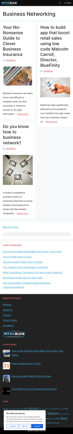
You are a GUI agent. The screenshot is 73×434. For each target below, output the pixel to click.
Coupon (50, 408)
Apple (10, 408)
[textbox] (36, 234)
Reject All (25, 426)
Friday (67, 413)
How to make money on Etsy (17, 256)
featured (52, 413)
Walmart (50, 423)
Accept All (37, 426)
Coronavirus (45, 408)
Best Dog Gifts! (10, 227)
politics (57, 418)
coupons (55, 408)
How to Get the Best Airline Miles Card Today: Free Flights (32, 251)
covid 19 (61, 408)
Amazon (5, 409)
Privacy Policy (10, 320)
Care (40, 408)
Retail (64, 418)
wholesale (56, 423)
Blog (26, 409)
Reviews (7, 304)
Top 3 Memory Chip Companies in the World (25, 267)
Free (64, 413)
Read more (22, 114)
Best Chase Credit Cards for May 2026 (22, 277)
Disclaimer (8, 325)
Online (52, 418)
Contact (7, 315)
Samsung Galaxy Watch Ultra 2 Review (22, 262)
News (47, 418)
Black (22, 408)
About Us (7, 310)
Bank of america (16, 408)
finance (61, 413)
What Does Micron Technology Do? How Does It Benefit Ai (32, 272)
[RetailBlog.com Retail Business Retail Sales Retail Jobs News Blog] (9, 3)
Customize (12, 426)
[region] (25, 420)
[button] (59, 3)
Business (33, 408)
